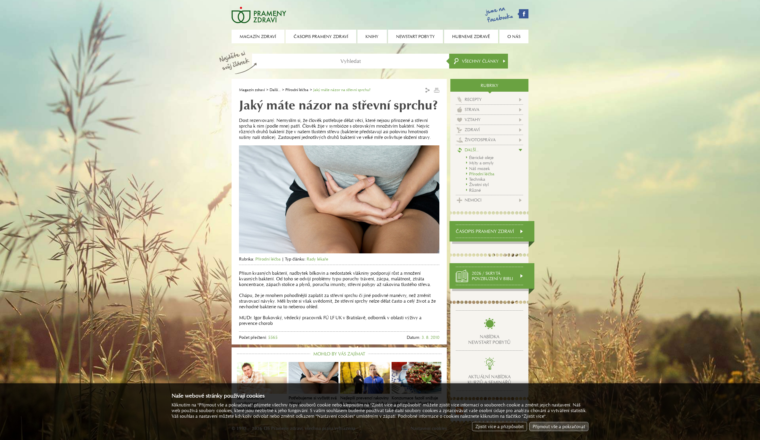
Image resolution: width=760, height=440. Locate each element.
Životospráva (480, 139)
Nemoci (473, 200)
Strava (472, 109)
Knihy (372, 36)
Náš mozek (479, 168)
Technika (477, 179)
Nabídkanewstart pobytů (489, 339)
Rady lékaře (317, 259)
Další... (275, 89)
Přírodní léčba (296, 89)
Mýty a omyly (481, 163)
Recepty (473, 99)
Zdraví (472, 129)
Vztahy (473, 119)
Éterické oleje (481, 157)
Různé (475, 190)
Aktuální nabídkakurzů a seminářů (489, 379)
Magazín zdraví (252, 89)
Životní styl (479, 184)
